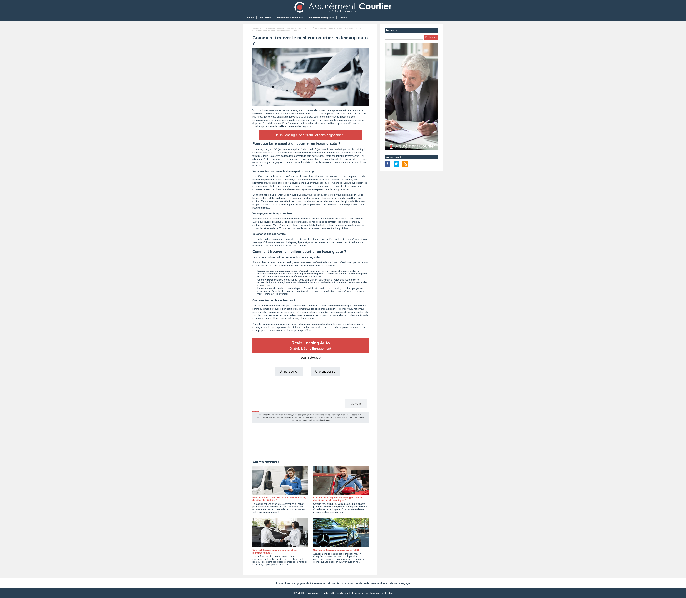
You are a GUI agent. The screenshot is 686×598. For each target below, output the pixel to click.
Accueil (250, 17)
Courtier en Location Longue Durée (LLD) (336, 550)
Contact (343, 17)
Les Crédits (265, 17)
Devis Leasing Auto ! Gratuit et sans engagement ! (310, 135)
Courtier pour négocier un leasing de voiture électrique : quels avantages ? (337, 499)
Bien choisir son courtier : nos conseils (281, 28)
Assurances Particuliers (289, 17)
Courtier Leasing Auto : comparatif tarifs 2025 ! (339, 28)
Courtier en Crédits (308, 28)
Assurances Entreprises (321, 17)
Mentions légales (374, 593)
